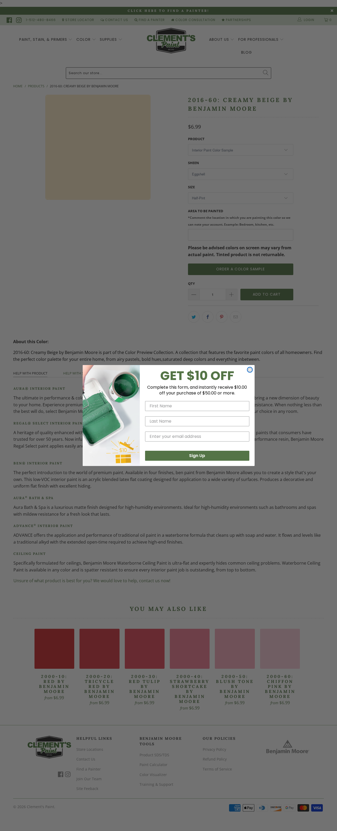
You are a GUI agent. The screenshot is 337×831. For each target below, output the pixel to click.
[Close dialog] (249, 369)
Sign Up (197, 456)
